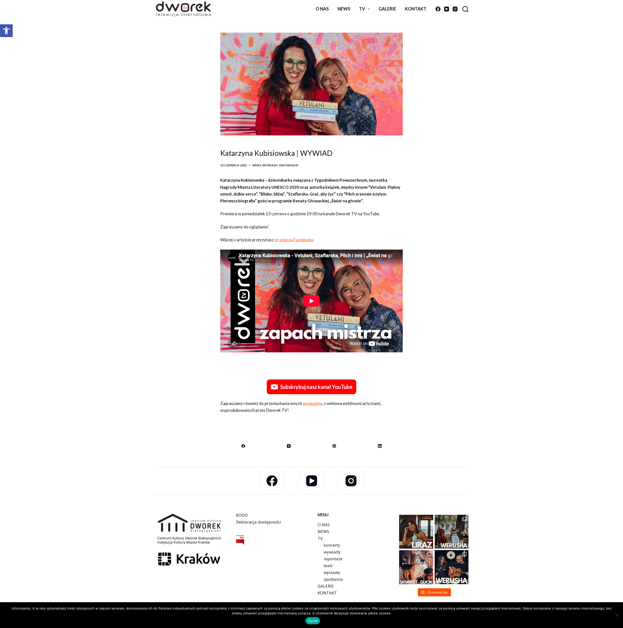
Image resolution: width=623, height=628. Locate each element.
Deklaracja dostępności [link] (258, 522)
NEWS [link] (323, 531)
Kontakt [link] (415, 8)
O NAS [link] (324, 524)
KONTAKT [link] (327, 593)
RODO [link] (242, 515)
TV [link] (362, 8)
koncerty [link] (332, 545)
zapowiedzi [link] (288, 165)
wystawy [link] (332, 572)
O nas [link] (322, 8)
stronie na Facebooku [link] (294, 239)
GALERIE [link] (326, 586)
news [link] (344, 8)
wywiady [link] (270, 165)
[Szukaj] (465, 9)
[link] (6, 30)
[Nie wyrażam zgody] (616, 615)
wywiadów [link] (312, 403)
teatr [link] (328, 565)
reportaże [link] (333, 559)
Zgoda (313, 621)
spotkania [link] (333, 579)
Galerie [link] (387, 8)
